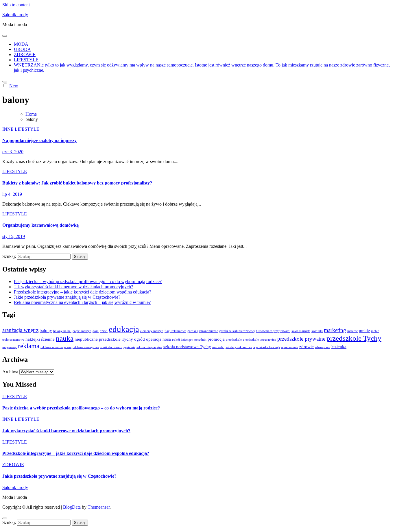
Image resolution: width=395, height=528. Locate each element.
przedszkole (234, 339)
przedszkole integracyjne (259, 339)
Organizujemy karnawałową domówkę (40, 225)
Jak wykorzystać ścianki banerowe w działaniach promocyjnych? (73, 286)
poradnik (200, 339)
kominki (317, 331)
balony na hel (62, 331)
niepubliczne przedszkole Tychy (104, 339)
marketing (335, 330)
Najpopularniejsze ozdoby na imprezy (39, 140)
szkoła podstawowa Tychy (187, 346)
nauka (64, 338)
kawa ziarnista (300, 331)
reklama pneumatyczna (55, 347)
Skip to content (16, 4)
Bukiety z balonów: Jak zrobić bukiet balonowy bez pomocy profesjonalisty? (77, 182)
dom (96, 331)
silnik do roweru (111, 347)
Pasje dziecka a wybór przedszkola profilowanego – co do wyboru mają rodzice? (88, 281)
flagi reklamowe (175, 331)
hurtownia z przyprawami (273, 331)
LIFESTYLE (26, 59)
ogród (139, 339)
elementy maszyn (151, 331)
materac (352, 331)
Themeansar (99, 507)
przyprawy (9, 347)
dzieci (104, 331)
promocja (216, 339)
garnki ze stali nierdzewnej (237, 331)
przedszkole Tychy (353, 338)
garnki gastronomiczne (202, 331)
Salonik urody (15, 14)
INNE (8, 129)
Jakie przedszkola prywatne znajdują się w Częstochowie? (67, 297)
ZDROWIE (25, 54)
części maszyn (82, 331)
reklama (28, 346)
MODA (21, 44)
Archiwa (10, 371)
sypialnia (129, 347)
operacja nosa (158, 339)
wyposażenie (289, 347)
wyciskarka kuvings (266, 347)
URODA (22, 49)
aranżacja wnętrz (20, 330)
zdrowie (306, 346)
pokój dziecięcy (182, 339)
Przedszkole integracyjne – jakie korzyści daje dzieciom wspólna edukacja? (82, 291)
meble (364, 330)
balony (46, 330)
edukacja (124, 329)
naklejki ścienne (40, 339)
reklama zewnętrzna (86, 347)
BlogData (72, 507)
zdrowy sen (322, 347)
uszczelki (218, 347)
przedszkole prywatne (301, 339)
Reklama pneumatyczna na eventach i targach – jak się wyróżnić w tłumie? (82, 302)
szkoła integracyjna (149, 347)
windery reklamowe (239, 347)
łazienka (338, 346)
